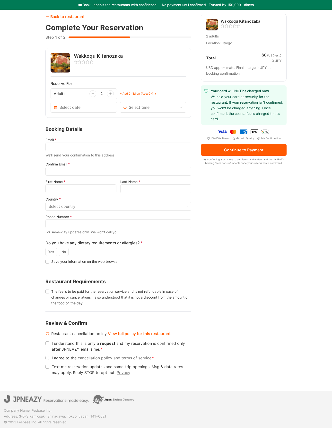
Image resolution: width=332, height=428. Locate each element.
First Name (55, 182)
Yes (51, 252)
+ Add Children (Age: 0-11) (138, 93)
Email (50, 140)
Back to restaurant (67, 16)
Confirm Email (57, 164)
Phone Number (58, 217)
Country (53, 199)
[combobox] (153, 107)
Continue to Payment (243, 150)
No (63, 252)
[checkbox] (47, 262)
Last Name (130, 182)
